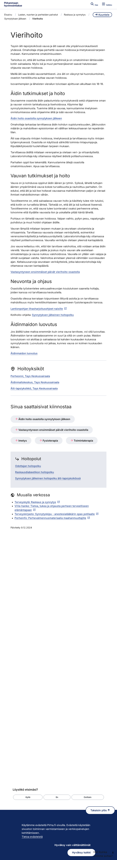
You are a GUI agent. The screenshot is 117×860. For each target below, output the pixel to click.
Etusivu (8, 14)
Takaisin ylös (98, 810)
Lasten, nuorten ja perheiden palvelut (38, 14)
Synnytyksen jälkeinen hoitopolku (53, 314)
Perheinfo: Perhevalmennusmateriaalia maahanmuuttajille (50, 518)
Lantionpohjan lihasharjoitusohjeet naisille (37, 308)
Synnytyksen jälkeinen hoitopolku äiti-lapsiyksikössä (48, 478)
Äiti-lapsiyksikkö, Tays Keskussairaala (34, 388)
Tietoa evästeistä (32, 836)
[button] (28, 797)
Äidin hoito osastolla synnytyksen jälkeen (36, 118)
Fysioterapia (50, 440)
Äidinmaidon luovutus (24, 353)
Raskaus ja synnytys (74, 14)
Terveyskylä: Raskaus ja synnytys (35, 502)
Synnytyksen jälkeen (15, 18)
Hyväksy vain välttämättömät (72, 845)
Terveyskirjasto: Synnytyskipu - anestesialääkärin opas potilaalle (55, 514)
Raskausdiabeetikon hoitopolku (34, 472)
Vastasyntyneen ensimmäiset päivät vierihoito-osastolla (45, 271)
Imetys (22, 440)
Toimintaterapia (83, 440)
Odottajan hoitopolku (28, 465)
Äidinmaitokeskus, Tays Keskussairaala (35, 382)
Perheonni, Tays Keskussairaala (30, 376)
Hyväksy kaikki (81, 852)
